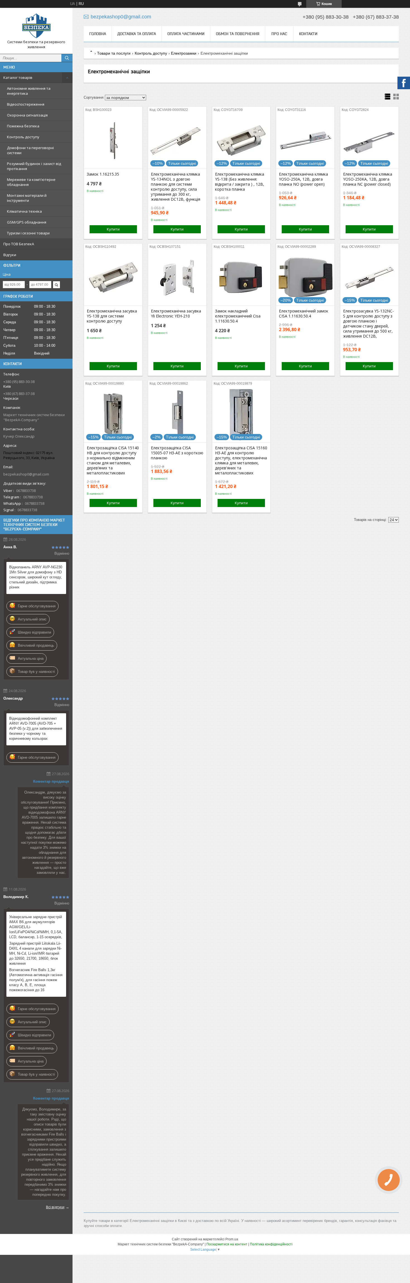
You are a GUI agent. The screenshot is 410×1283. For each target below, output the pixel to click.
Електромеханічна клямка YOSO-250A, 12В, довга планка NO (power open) (303, 179)
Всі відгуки (55, 1206)
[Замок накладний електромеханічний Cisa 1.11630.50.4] (241, 277)
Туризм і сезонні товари (28, 233)
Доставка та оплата (136, 33)
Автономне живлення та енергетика (28, 91)
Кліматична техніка (24, 211)
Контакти (308, 33)
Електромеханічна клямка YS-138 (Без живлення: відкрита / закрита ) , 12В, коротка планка (239, 182)
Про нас (279, 33)
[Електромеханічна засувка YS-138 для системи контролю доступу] (113, 277)
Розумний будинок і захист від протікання (34, 166)
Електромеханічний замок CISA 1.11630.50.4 (303, 314)
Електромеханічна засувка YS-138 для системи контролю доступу (112, 316)
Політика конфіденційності (271, 1244)
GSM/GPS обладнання (26, 222)
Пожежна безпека (23, 125)
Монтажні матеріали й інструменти (27, 198)
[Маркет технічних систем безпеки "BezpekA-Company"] (36, 26)
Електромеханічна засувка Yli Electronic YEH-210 (176, 314)
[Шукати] (67, 58)
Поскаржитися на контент (226, 1244)
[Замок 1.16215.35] (113, 141)
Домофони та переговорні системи (30, 150)
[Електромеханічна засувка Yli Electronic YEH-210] (177, 277)
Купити (113, 229)
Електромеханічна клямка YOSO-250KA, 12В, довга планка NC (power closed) (367, 179)
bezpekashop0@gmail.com (26, 474)
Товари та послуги (114, 53)
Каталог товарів (17, 77)
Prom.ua (231, 1239)
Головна (97, 33)
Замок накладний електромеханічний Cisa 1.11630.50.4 (238, 316)
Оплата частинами (185, 33)
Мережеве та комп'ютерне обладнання (31, 182)
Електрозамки (183, 53)
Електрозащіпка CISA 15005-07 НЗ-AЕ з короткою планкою (177, 452)
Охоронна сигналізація (27, 115)
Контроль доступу (23, 136)
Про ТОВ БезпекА (18, 243)
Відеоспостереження (25, 104)
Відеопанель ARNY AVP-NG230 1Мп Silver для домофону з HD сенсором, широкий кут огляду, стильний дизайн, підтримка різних (35, 577)
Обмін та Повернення (237, 33)
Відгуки (9, 254)
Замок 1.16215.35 (103, 174)
